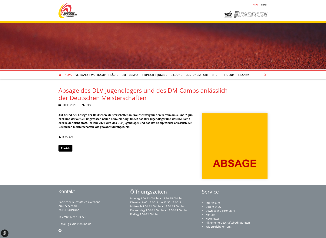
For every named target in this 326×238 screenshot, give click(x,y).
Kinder (149, 75)
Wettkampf (99, 75)
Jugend (162, 75)
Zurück (65, 148)
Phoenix (229, 75)
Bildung (176, 75)
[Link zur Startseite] (67, 10)
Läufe (114, 75)
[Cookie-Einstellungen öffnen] (4, 233)
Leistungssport (197, 75)
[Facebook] (60, 230)
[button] (81, 71)
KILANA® (244, 75)
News (68, 75)
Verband (81, 75)
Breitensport (131, 75)
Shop (215, 75)
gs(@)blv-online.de (79, 224)
